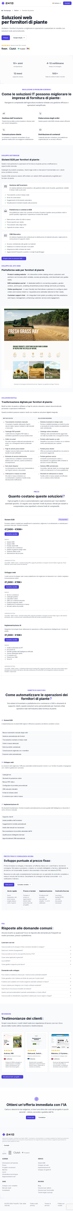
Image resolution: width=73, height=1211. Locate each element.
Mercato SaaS (6, 1188)
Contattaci (41, 1117)
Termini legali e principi (45, 1192)
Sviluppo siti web (43, 1165)
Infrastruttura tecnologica (10, 1174)
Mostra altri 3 (5, 757)
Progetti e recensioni (8, 1167)
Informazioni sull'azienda (10, 1163)
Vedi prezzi (9, 884)
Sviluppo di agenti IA (44, 1170)
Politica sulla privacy (34, 1204)
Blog (39, 1185)
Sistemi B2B (41, 1163)
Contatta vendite (11, 534)
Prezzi (5, 38)
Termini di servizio (48, 1204)
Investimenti (6, 1190)
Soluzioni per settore (44, 1188)
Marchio (4, 1170)
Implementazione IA (44, 1167)
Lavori (4, 1172)
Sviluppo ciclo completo (9, 1185)
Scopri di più (17, 38)
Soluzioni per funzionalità (46, 1190)
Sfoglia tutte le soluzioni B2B (12, 258)
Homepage (7, 10)
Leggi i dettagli (8, 1069)
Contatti (67, 3)
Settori (16, 10)
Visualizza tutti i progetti (11, 1077)
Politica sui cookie (61, 1204)
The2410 (16, 1203)
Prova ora (30, 1117)
